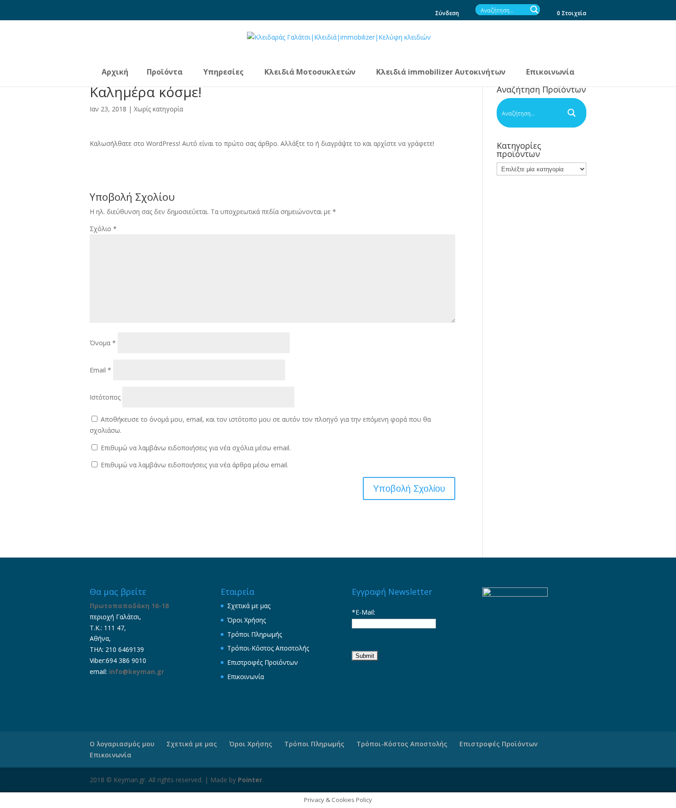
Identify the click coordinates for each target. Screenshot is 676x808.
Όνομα (103, 342)
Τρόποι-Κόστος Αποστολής (268, 648)
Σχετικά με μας (248, 605)
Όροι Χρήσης (246, 620)
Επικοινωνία (245, 676)
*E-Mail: (363, 612)
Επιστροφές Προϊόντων (262, 662)
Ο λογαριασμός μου (122, 743)
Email (100, 370)
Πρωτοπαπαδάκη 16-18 (129, 605)
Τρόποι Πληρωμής (254, 634)
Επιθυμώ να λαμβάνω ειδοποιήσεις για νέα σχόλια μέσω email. (196, 447)
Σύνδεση (447, 14)
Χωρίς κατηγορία (158, 109)
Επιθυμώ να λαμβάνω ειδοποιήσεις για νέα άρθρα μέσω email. (194, 464)
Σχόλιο (103, 228)
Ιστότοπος (105, 397)
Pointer (250, 779)
